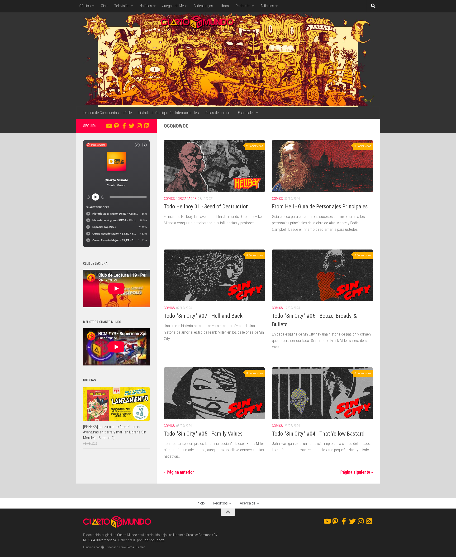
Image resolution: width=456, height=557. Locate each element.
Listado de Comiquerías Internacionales (168, 112)
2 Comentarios (254, 146)
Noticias (146, 6)
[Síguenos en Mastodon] (116, 126)
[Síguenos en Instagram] (139, 126)
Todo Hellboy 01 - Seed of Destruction (206, 206)
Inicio (201, 503)
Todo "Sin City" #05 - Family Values (203, 433)
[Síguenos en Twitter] (131, 126)
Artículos (267, 6)
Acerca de (248, 503)
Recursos (220, 503)
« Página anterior (179, 472)
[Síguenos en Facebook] (124, 126)
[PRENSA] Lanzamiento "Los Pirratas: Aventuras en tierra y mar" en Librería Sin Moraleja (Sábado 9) (114, 432)
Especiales (246, 112)
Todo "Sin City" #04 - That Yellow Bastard (318, 433)
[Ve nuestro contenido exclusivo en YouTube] (109, 126)
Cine (104, 6)
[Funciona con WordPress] (102, 547)
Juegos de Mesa (175, 6)
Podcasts (243, 6)
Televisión (121, 6)
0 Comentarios (362, 146)
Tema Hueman (136, 547)
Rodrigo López (153, 540)
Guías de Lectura (218, 112)
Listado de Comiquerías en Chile (107, 112)
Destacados (186, 199)
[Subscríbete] (147, 126)
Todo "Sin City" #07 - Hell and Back (203, 315)
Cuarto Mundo (127, 535)
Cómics (85, 6)
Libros (224, 6)
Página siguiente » (356, 472)
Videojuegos (203, 6)
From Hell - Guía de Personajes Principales (320, 206)
